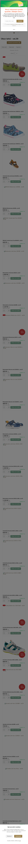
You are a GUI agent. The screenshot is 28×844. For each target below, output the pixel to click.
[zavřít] (25, 3)
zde (20, 840)
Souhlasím (18, 836)
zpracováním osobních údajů (15, 24)
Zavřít (14, 29)
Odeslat (20, 21)
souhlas (21, 829)
